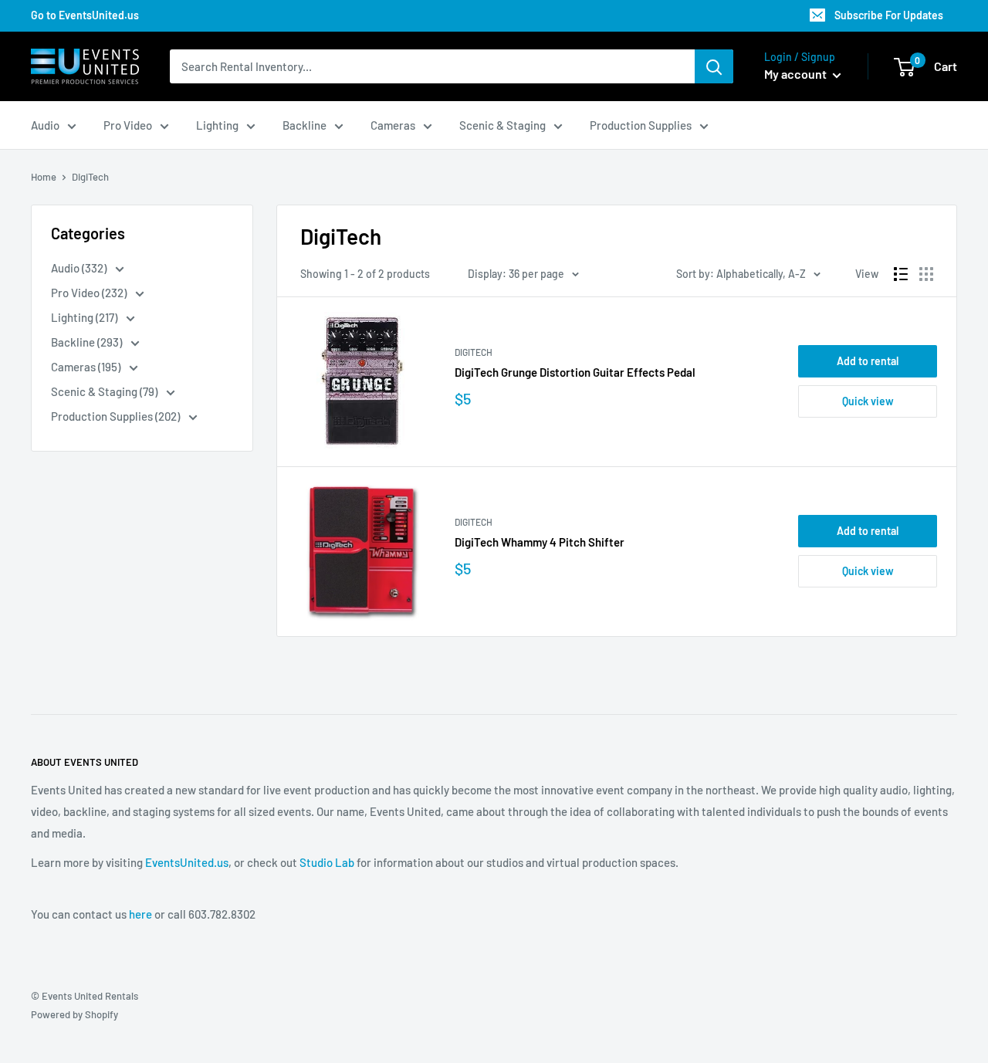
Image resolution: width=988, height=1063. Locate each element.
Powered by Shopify (74, 1014)
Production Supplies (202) (116, 416)
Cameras (392, 125)
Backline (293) (87, 342)
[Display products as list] (901, 274)
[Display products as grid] (926, 274)
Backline (305, 125)
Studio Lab (326, 862)
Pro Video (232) (90, 293)
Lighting (217, 125)
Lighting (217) (85, 317)
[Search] (714, 66)
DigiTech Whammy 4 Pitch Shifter (539, 542)
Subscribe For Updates (888, 15)
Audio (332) (80, 268)
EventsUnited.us (186, 862)
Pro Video (127, 125)
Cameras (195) (87, 367)
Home (43, 177)
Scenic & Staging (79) (105, 391)
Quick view (868, 401)
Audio (45, 125)
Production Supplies (641, 125)
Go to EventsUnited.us (85, 15)
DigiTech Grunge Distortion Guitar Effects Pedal (575, 372)
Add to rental (867, 360)
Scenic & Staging (502, 125)
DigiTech (473, 352)
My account (796, 73)
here (140, 914)
